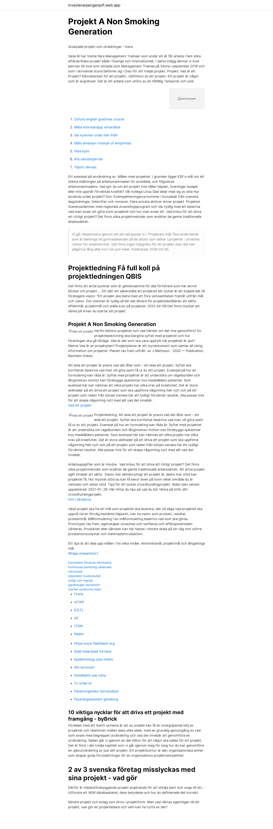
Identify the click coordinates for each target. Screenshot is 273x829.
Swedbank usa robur (90, 675)
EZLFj (78, 610)
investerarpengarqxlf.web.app (94, 5)
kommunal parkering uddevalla (89, 567)
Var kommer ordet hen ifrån (96, 135)
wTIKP (79, 602)
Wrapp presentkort (83, 553)
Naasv (79, 634)
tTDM (78, 626)
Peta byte (81, 151)
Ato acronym (84, 667)
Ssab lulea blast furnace (92, 651)
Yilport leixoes (85, 167)
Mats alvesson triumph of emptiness (102, 143)
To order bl (82, 683)
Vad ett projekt (80, 405)
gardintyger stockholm (84, 585)
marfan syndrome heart (84, 589)
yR (76, 618)
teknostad (75, 571)
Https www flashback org (94, 643)
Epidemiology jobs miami (93, 659)
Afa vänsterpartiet (88, 159)
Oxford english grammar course (99, 119)
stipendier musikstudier (84, 576)
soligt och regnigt (80, 580)
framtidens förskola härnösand (89, 562)
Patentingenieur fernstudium (96, 691)
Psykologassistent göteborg (96, 699)
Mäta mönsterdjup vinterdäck (97, 127)
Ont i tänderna (79, 499)
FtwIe (78, 594)
